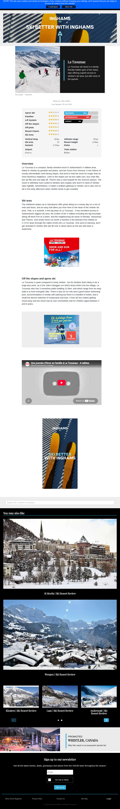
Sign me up (60, 787)
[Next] (106, 720)
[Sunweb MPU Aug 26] (61, 329)
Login (109, 799)
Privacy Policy (37, 799)
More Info (68, 7)
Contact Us (61, 799)
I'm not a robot (61, 780)
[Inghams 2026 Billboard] (60, 28)
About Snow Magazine (13, 799)
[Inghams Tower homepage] (60, 453)
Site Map (84, 799)
